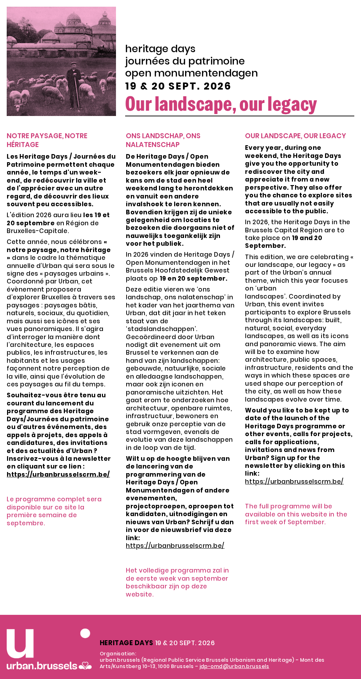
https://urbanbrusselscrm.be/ (175, 546)
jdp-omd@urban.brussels (234, 666)
